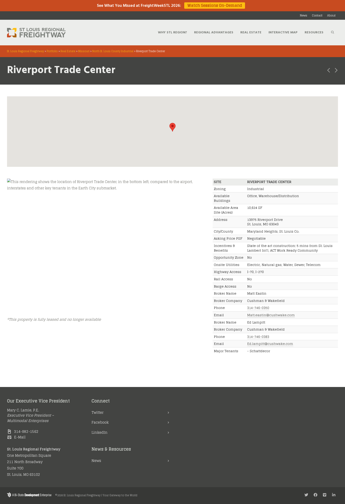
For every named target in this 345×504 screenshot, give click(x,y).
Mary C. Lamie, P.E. (23, 410)
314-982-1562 (26, 431)
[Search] (332, 32)
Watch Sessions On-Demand (214, 5)
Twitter (98, 412)
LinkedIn (99, 432)
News (96, 460)
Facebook (100, 422)
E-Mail (20, 437)
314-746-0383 (258, 337)
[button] (172, 127)
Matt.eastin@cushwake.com (271, 315)
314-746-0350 (258, 308)
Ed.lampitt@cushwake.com (270, 344)
